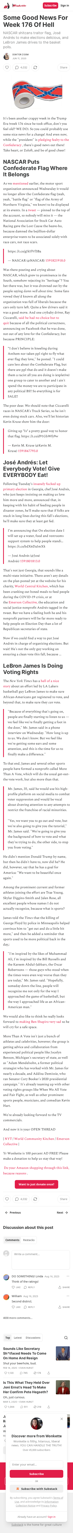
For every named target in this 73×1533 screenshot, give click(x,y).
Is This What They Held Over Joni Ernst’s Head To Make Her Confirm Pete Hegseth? (26, 1387)
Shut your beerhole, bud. (19, 1363)
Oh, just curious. (14, 1397)
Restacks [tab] (28, 1240)
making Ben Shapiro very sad (40, 1021)
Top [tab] (7, 1337)
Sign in (65, 5)
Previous (15, 1212)
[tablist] (20, 1240)
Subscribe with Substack (39, 1489)
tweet (32, 210)
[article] (36, 1360)
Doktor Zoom (20, 54)
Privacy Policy (49, 1505)
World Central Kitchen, (32, 586)
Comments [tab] (12, 1240)
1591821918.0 (55, 260)
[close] (62, 1419)
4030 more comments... (18, 1318)
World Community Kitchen (34, 1138)
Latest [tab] (18, 1337)
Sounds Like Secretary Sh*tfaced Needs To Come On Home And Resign (24, 1353)
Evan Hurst (26, 1368)
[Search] (66, 1338)
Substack (17, 1525)
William (17, 1296)
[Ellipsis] (68, 1276)
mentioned (20, 183)
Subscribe (50, 5)
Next (60, 1212)
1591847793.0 (28, 451)
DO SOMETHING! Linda (27, 1276)
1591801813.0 (30, 561)
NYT (8, 1138)
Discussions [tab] (33, 1337)
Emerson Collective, (23, 602)
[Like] (7, 67)
